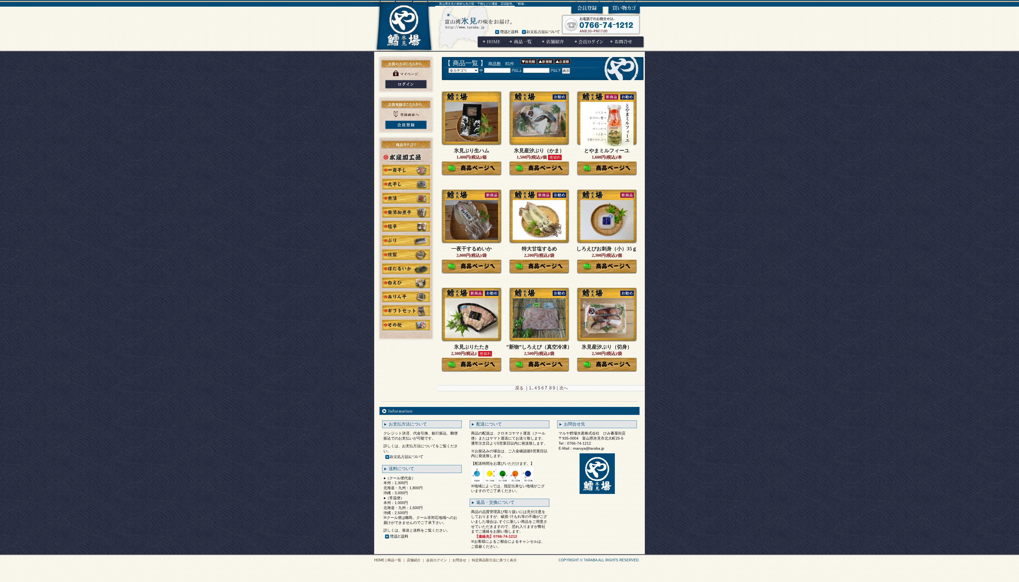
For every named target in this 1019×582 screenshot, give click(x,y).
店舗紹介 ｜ (415, 560)
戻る (519, 388)
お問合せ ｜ (461, 560)
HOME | (380, 560)
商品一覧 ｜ (396, 560)
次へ (563, 388)
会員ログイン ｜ (438, 560)
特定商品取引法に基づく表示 (494, 560)
